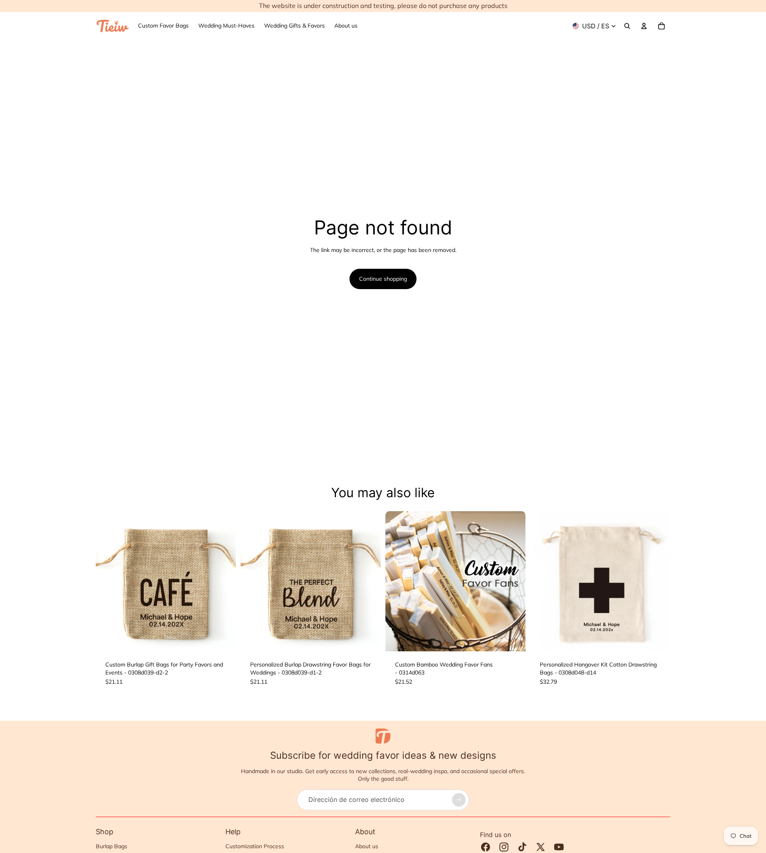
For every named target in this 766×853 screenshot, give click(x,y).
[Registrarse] (459, 800)
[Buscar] (627, 26)
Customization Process (254, 846)
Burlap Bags (111, 846)
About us (366, 846)
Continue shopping (383, 278)
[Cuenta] (644, 26)
